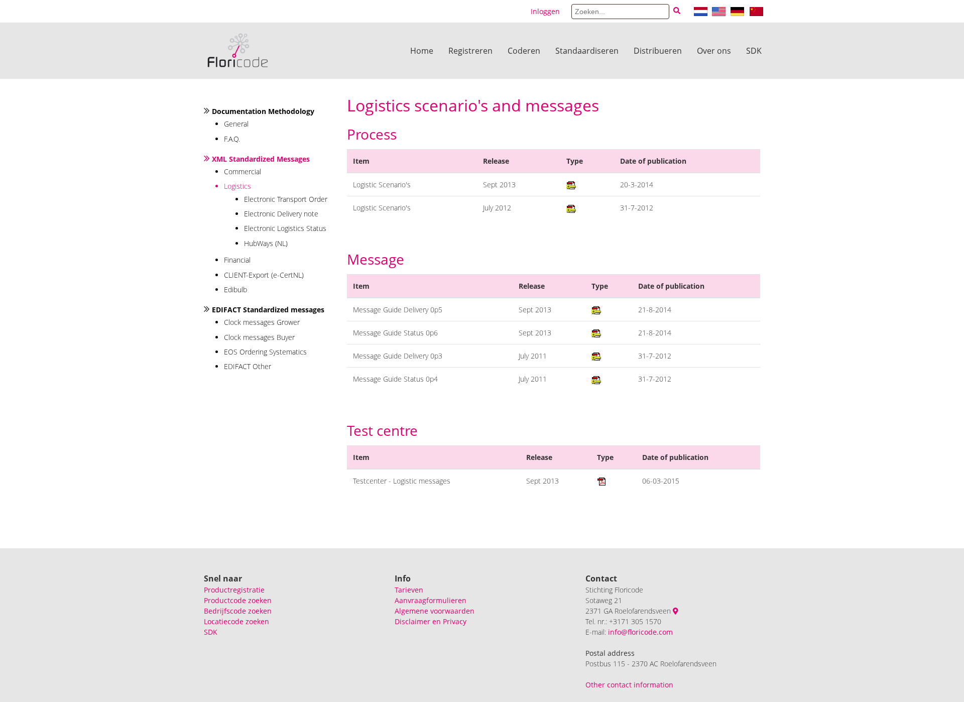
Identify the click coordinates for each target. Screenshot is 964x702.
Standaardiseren (587, 50)
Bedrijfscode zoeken (238, 611)
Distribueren (658, 50)
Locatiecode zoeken (236, 621)
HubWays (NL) (266, 243)
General (236, 124)
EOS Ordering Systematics (265, 352)
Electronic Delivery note (281, 213)
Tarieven (409, 590)
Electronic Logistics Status (285, 228)
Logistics (237, 186)
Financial (237, 260)
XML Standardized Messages (261, 159)
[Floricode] (238, 51)
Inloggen (545, 11)
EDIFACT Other (247, 366)
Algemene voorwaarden (434, 611)
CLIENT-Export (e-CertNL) (264, 275)
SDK (754, 50)
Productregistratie (234, 590)
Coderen (524, 50)
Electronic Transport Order (285, 199)
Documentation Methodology (263, 111)
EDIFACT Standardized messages (268, 309)
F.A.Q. (232, 139)
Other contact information (629, 684)
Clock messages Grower (262, 322)
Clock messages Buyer (259, 337)
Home (421, 50)
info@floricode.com (640, 632)
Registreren (470, 50)
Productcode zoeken (238, 600)
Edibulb (235, 289)
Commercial (242, 171)
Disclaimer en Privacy (430, 621)
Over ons (714, 50)
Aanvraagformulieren (430, 600)
